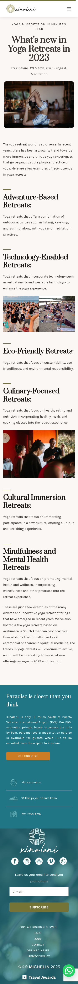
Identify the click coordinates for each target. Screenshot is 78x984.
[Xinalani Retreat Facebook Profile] (15, 862)
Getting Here (28, 756)
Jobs (38, 939)
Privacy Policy (39, 956)
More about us (31, 782)
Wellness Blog (31, 814)
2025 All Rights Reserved (38, 927)
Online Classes (38, 950)
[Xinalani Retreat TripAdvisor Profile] (39, 862)
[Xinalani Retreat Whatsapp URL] (63, 861)
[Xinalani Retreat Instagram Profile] (27, 862)
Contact (38, 944)
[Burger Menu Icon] (69, 9)
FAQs (38, 933)
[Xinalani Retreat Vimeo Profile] (51, 862)
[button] (69, 970)
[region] (39, 314)
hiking (48, 222)
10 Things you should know (39, 798)
